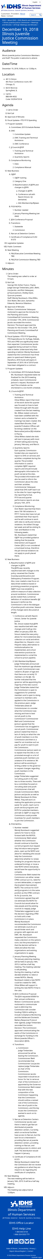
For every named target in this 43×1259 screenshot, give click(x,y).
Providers (15, 14)
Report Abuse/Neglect (17, 1251)
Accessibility (23, 1248)
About (22, 14)
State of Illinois (11, 1248)
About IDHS (12, 20)
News (3, 16)
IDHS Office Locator (21, 1223)
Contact (10, 16)
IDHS (4, 20)
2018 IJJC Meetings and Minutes (25, 25)
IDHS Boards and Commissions (29, 20)
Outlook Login (37, 1257)
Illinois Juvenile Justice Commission (17, 22)
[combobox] (36, 2)
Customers (5, 14)
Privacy (32, 1248)
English (35, 2)
